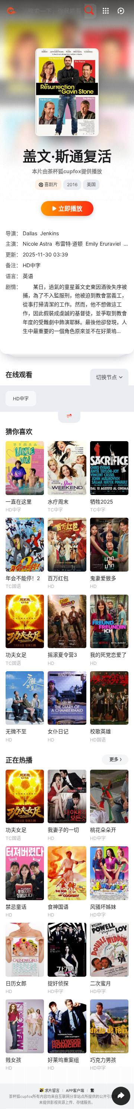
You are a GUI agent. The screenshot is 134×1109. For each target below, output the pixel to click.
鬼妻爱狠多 (103, 578)
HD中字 (21, 398)
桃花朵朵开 (103, 830)
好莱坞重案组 (63, 1060)
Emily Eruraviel (103, 243)
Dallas (30, 233)
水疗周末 (58, 501)
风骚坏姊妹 (103, 906)
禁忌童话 (16, 906)
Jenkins (49, 233)
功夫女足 (16, 655)
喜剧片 (51, 184)
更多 (113, 759)
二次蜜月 (100, 983)
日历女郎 (16, 983)
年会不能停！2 (23, 578)
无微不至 (16, 731)
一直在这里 (19, 501)
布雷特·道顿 (69, 243)
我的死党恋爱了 (108, 655)
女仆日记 (58, 731)
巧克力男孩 (103, 1060)
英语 (28, 276)
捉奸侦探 (58, 983)
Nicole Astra (37, 243)
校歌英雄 (100, 731)
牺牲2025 (101, 501)
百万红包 (58, 578)
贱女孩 (13, 1060)
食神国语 (58, 906)
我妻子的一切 (63, 830)
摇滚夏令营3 (62, 655)
